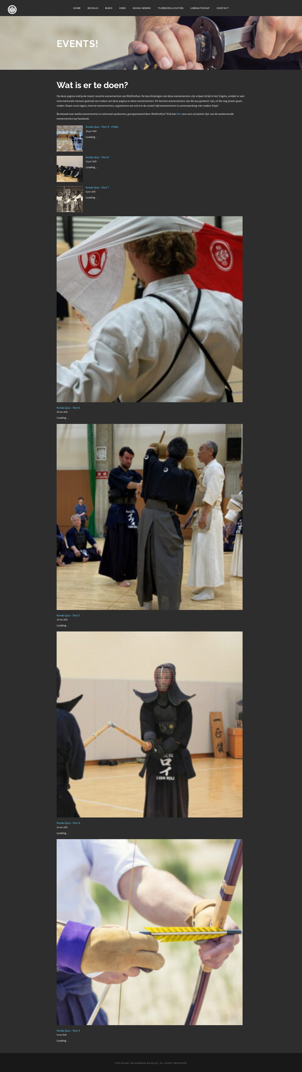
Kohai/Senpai (142, 8)
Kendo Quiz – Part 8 (97, 157)
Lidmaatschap (200, 8)
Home (77, 8)
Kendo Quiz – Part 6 (68, 407)
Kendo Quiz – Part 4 (68, 823)
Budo (108, 8)
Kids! (122, 8)
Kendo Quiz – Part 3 (68, 1030)
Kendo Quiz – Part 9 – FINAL (102, 126)
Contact (223, 8)
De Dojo (93, 8)
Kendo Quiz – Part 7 (97, 187)
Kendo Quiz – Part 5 (68, 615)
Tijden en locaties (171, 8)
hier (179, 114)
